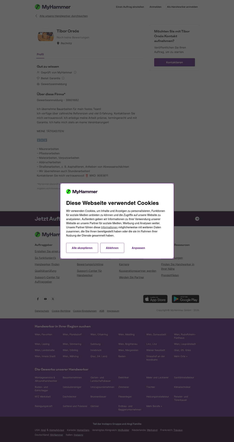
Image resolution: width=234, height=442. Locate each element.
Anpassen (138, 248)
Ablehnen (112, 248)
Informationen (109, 227)
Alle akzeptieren (82, 248)
